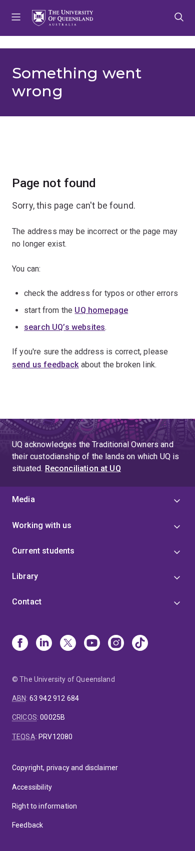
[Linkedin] (44, 644)
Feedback (27, 825)
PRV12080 (55, 737)
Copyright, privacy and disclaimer (65, 768)
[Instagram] (116, 644)
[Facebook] (20, 644)
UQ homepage (101, 310)
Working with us (42, 525)
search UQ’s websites (64, 327)
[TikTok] (140, 644)
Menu (16, 18)
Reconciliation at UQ (83, 468)
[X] (68, 644)
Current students (43, 551)
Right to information (44, 806)
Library (25, 576)
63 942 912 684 (54, 698)
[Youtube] (92, 644)
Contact (27, 601)
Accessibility (32, 787)
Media (23, 499)
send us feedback (45, 364)
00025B (52, 717)
